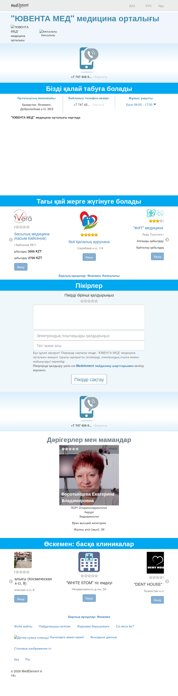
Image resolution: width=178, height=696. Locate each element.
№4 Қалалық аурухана (89, 241)
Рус (27, 659)
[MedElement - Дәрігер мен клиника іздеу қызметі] (20, 5)
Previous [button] (11, 240)
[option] (89, 239)
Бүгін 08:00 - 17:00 (139, 104)
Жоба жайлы (23, 626)
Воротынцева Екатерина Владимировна (87, 497)
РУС (148, 5)
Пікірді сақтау (89, 379)
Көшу (21, 267)
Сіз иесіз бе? (125, 626)
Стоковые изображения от (32, 648)
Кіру (161, 5)
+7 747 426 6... (89, 76)
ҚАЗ (132, 5)
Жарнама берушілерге (93, 626)
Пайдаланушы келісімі (55, 626)
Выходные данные (104, 637)
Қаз (16, 659)
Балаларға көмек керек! (66, 637)
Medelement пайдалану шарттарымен (105, 365)
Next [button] (167, 240)
